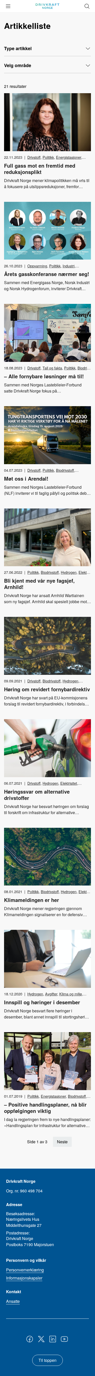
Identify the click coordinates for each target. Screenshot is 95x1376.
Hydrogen (69, 572)
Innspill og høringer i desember (42, 1002)
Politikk (48, 157)
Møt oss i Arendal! (26, 478)
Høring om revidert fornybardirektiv (47, 689)
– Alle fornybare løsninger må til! (44, 376)
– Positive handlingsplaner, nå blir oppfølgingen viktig (45, 1107)
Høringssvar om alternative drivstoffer (37, 794)
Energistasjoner (68, 157)
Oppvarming (37, 265)
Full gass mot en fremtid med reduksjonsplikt (39, 168)
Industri (68, 265)
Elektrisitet (68, 783)
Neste (62, 1142)
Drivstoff (34, 157)
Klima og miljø (70, 993)
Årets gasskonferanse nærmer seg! (46, 274)
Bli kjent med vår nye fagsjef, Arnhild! (39, 584)
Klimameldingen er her (31, 899)
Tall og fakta (52, 367)
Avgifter (51, 993)
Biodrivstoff (65, 470)
